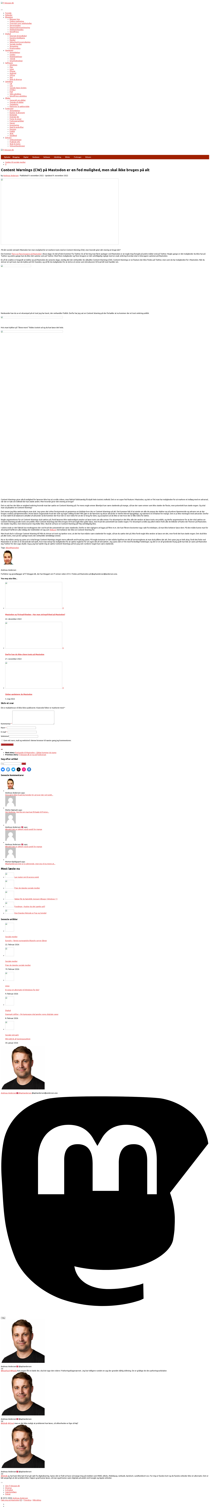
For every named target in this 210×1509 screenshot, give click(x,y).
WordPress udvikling (18, 96)
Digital (8, 34)
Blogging (9, 17)
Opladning (14, 104)
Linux (12, 69)
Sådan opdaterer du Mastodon (18, 694)
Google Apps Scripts (18, 88)
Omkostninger (16, 140)
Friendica (27, 1500)
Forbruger (9, 108)
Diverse (8, 1488)
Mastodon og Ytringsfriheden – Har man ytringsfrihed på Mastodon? (35, 614)
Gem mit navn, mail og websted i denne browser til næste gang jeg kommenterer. (37, 740)
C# (11, 84)
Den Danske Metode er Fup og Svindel (30, 913)
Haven (12, 123)
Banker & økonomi (17, 113)
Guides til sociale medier (15, 162)
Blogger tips (15, 19)
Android (13, 73)
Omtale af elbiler (17, 102)
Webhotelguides (17, 30)
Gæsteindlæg (11, 1492)
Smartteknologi (16, 61)
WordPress (14, 32)
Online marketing (17, 21)
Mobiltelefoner (16, 57)
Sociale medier (16, 44)
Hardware (9, 50)
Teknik (12, 59)
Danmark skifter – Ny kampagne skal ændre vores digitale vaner (31, 1014)
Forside (8, 13)
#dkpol (53, 530)
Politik (12, 131)
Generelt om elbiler (18, 100)
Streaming (14, 46)
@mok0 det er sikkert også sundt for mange (23, 829)
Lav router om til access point (26, 877)
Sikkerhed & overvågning (20, 42)
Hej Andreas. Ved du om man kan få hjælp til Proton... (27, 812)
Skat (11, 133)
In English (9, 1490)
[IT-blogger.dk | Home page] (7, 3)
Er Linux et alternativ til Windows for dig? (22, 990)
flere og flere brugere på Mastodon (26, 254)
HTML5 (13, 90)
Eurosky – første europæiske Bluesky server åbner (26, 941)
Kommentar (6, 724)
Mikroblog (37, 1500)
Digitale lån (14, 117)
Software (9, 63)
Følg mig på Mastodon (10, 1500)
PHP (11, 92)
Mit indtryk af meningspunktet (17, 1039)
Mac (11, 67)
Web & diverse (16, 79)
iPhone (12, 71)
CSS (11, 86)
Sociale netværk (12, 1035)
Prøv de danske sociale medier (27, 888)
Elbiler (7, 98)
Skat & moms (15, 144)
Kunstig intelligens (17, 38)
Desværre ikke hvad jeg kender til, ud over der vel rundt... (29, 795)
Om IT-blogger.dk (12, 1486)
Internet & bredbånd (18, 36)
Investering (14, 125)
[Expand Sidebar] (2, 749)
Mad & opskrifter (17, 127)
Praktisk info (15, 142)
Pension (13, 129)
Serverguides (15, 25)
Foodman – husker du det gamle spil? (29, 906)
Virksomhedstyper (17, 146)
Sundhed (13, 135)
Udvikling (9, 81)
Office (12, 75)
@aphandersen (25, 1093)
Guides (12, 54)
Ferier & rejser (15, 119)
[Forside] (2, 157)
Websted (5, 736)
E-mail (4, 732)
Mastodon (14, 548)
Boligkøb (13, 115)
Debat (7, 1494)
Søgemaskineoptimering (20, 27)
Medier (13, 40)
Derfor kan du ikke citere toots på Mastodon (24, 654)
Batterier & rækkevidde (19, 106)
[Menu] (2, 9)
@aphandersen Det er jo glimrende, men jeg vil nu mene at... (30, 864)
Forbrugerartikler (17, 121)
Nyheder (8, 15)
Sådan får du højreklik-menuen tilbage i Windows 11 (36, 899)
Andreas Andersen (11, 175)
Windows (13, 65)
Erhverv (8, 138)
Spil (11, 77)
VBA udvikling (15, 94)
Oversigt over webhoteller (21, 23)
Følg (3, 1318)
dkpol (8, 548)
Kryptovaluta (15, 48)
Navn (3, 728)
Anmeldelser (15, 52)
